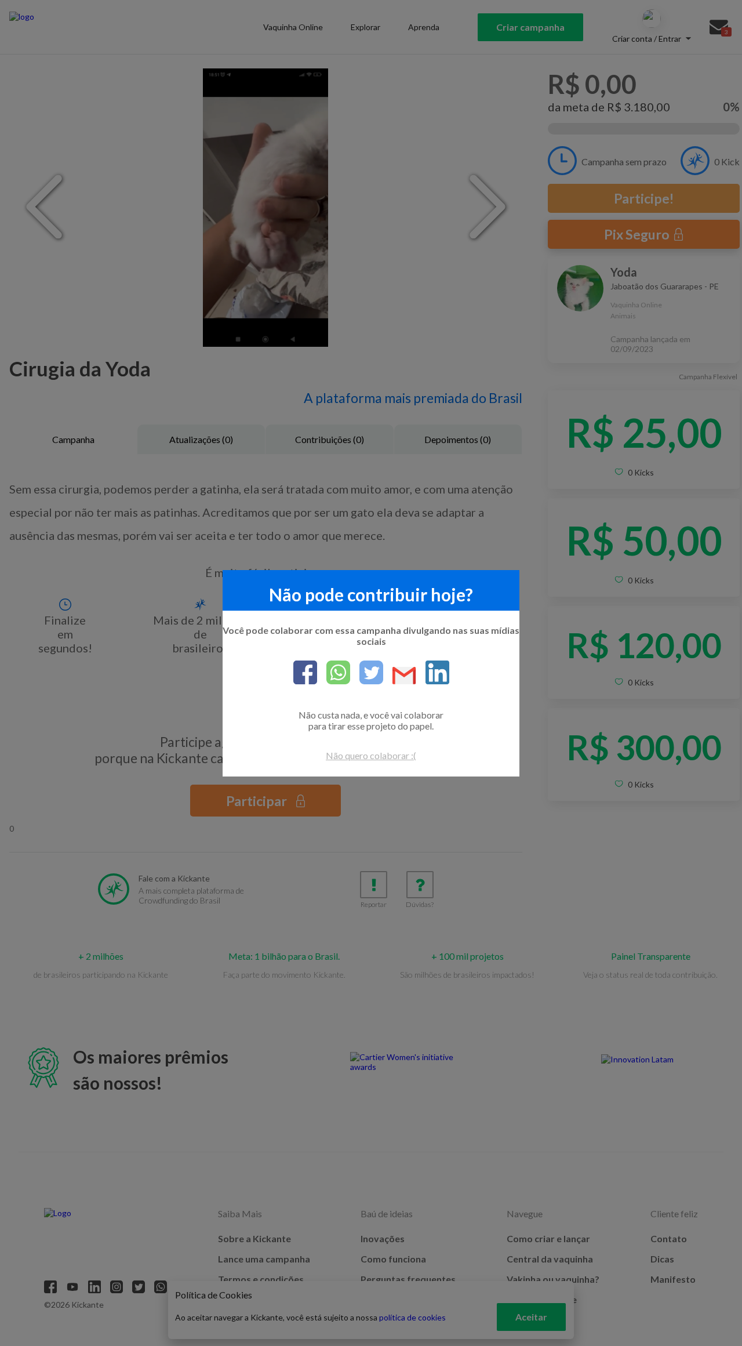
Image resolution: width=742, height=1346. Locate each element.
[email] (399, 676)
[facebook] (305, 673)
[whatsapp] (333, 673)
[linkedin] (432, 673)
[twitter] (366, 673)
